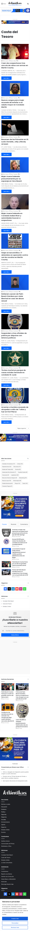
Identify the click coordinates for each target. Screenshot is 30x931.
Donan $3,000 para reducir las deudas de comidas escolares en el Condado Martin (19, 541)
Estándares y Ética (6, 846)
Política (3, 812)
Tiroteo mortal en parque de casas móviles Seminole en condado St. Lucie (13, 372)
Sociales (3, 819)
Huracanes (5, 475)
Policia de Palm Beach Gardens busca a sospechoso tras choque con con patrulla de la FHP (20, 572)
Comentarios (24, 524)
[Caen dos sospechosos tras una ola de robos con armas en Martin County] (15, 51)
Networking (23, 477)
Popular (4, 524)
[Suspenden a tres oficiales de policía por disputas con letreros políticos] (15, 321)
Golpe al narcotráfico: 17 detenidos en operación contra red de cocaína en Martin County (14, 256)
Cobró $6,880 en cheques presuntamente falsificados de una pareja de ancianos (22, 723)
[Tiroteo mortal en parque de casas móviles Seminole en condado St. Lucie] (15, 358)
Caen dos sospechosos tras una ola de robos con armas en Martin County (14, 65)
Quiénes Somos (5, 841)
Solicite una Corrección (7, 876)
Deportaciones (6, 466)
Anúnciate (4, 881)
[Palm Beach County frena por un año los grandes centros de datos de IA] (6, 564)
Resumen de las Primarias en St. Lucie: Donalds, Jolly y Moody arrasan (15, 141)
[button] (28, 10)
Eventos (17, 469)
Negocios (4, 817)
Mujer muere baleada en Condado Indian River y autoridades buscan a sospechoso (11, 216)
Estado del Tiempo (7, 469)
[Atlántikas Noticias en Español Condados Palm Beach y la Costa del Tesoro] (15, 3)
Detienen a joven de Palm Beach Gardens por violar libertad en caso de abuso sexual (12, 297)
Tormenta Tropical (7, 486)
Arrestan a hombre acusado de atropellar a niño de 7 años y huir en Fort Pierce (14, 409)
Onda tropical (17, 480)
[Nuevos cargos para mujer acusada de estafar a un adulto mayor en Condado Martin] (15, 88)
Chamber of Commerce (8, 463)
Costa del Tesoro (7, 603)
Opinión (3, 824)
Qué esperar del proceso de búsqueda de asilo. (15, 780)
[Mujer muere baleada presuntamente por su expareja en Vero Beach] (15, 164)
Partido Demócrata (7, 483)
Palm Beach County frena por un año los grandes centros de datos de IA (20, 563)
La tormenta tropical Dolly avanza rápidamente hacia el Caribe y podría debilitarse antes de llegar (18, 553)
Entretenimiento (5, 822)
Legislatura (14, 475)
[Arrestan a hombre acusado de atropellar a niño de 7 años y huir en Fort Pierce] (15, 395)
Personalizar (15, 923)
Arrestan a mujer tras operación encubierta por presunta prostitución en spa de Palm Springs (20, 532)
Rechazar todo (15, 927)
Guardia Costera (22, 472)
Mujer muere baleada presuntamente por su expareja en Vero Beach (11, 178)
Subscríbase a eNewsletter (8, 879)
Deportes (3, 814)
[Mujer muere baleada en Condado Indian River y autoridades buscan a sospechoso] (15, 201)
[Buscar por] (28, 4)
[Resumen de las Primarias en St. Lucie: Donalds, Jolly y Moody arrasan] (15, 127)
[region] (15, 915)
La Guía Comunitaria (6, 862)
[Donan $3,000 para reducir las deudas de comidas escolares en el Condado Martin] (6, 541)
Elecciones (17, 466)
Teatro (25, 483)
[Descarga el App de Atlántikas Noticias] (15, 10)
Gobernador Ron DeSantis (9, 472)
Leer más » (6, 78)
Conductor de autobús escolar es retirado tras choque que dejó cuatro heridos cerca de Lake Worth (7, 717)
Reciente (13, 524)
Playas (17, 483)
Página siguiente (21, 428)
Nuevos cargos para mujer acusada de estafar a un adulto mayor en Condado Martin (12, 103)
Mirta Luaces (6, 60)
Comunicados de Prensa (7, 843)
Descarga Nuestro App (7, 884)
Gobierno (3, 809)
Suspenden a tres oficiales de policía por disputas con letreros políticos (14, 335)
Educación (4, 806)
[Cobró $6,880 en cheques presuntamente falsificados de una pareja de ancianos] (22, 711)
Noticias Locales (5, 804)
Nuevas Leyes (6, 480)
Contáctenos (4, 871)
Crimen (20, 463)
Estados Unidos (7, 606)
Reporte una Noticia (6, 874)
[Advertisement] (15, 658)
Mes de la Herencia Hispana (9, 477)
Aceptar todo (15, 918)
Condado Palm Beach (8, 601)
